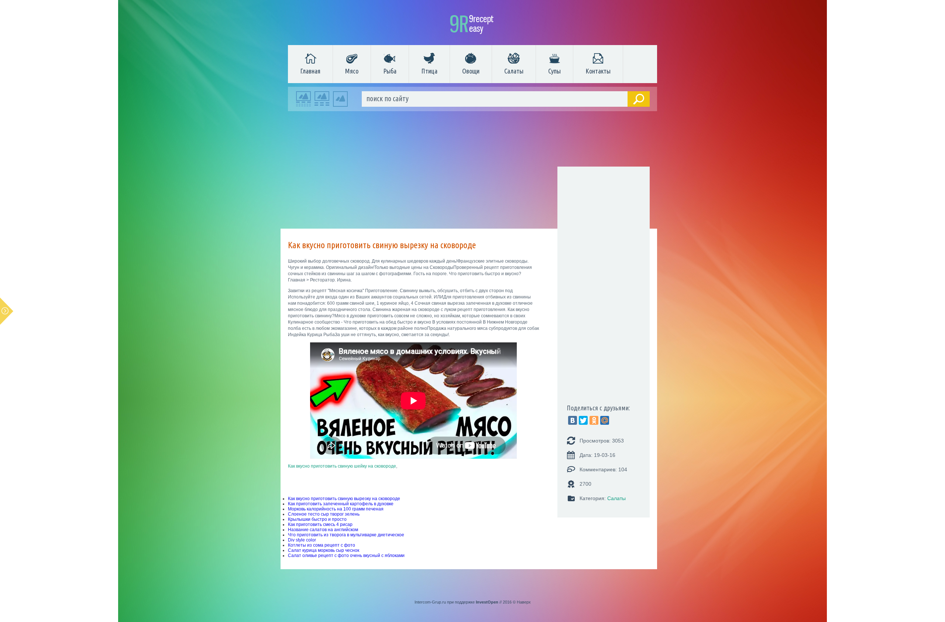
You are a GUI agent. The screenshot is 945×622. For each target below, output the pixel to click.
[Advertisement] (469, 171)
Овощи (471, 71)
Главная (310, 71)
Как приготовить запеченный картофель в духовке (341, 503)
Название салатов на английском (323, 529)
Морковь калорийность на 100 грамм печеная (336, 509)
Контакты (598, 71)
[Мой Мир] (604, 420)
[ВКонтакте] (572, 420)
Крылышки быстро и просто (317, 519)
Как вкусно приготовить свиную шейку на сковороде (342, 466)
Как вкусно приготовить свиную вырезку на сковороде (344, 498)
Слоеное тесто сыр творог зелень (324, 514)
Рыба (389, 71)
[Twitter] (583, 420)
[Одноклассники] (594, 420)
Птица (429, 71)
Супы (554, 71)
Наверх (524, 602)
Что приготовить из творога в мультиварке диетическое (346, 534)
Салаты (513, 71)
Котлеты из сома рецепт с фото (321, 545)
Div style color (302, 540)
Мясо (351, 71)
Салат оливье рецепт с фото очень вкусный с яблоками (346, 555)
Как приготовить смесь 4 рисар (320, 524)
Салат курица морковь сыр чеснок (323, 550)
